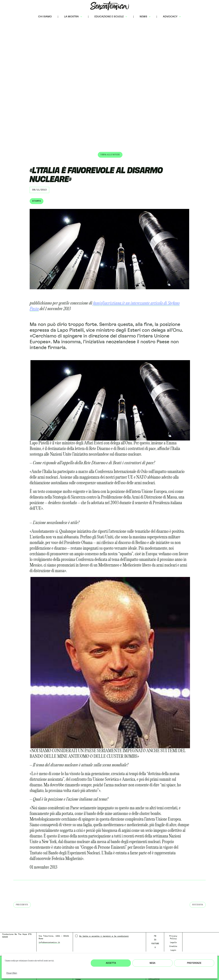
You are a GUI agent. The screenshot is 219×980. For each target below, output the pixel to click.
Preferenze (194, 963)
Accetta (111, 963)
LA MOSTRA (71, 16)
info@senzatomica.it (49, 942)
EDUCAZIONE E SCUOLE (109, 16)
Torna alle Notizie (110, 155)
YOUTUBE (155, 943)
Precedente (22, 905)
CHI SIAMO (45, 16)
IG (155, 940)
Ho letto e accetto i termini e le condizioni (104, 936)
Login (173, 950)
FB (155, 936)
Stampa (36, 201)
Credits (173, 946)
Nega (152, 963)
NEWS (143, 16)
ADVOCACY (170, 16)
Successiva (197, 905)
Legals (173, 942)
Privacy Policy (11, 973)
